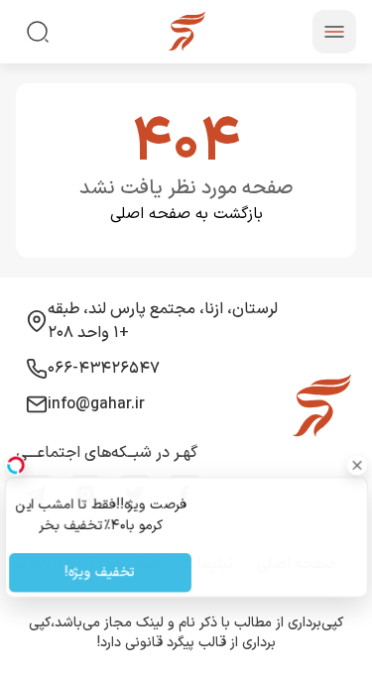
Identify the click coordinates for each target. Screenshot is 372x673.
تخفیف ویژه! (99, 573)
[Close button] (357, 465)
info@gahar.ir (96, 404)
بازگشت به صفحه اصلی (186, 214)
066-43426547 (104, 369)
